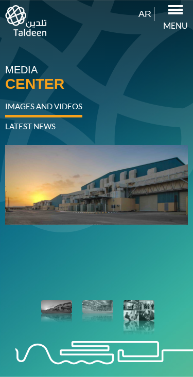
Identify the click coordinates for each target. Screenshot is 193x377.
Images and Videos (43, 106)
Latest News (30, 126)
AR (144, 14)
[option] (96, 188)
